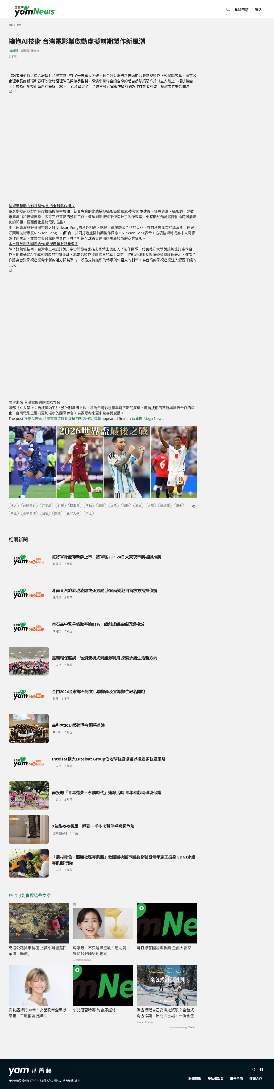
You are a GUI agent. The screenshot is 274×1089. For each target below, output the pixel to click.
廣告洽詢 (236, 1078)
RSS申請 (242, 9)
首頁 (11, 25)
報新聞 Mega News (147, 418)
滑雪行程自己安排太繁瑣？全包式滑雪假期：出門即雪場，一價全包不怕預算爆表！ (165, 1013)
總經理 (165, 506)
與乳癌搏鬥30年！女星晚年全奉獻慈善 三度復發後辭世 (37, 1012)
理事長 (74, 506)
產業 (138, 506)
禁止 (13, 513)
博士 (179, 506)
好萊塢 (46, 506)
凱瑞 (126, 506)
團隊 (57, 513)
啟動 (88, 506)
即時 (18, 25)
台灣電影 (29, 506)
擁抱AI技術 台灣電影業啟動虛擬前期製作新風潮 (62, 418)
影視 (60, 506)
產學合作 (29, 513)
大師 (151, 506)
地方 (13, 506)
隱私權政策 (216, 1078)
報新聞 (13, 51)
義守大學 (73, 513)
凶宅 (45, 513)
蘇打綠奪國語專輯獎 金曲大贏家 (164, 947)
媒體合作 (255, 1078)
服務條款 (194, 1078)
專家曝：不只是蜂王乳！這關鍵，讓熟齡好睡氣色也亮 (101, 950)
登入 (258, 9)
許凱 (113, 506)
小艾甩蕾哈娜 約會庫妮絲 (94, 1010)
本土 (88, 513)
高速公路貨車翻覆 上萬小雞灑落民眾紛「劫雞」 (38, 950)
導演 (101, 506)
